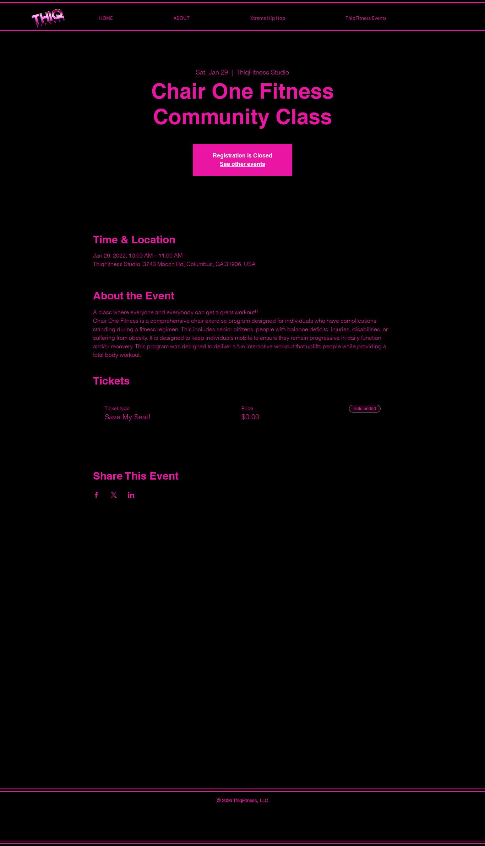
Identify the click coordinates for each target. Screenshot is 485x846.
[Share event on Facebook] (96, 495)
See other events (242, 164)
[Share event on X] (113, 495)
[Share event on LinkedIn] (131, 495)
